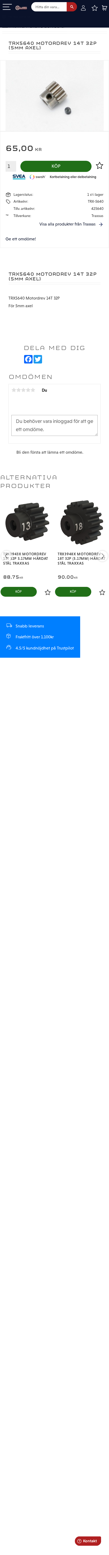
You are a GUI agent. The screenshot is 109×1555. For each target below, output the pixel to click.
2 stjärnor (18, 390)
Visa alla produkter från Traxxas (67, 224)
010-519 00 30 (22, 17)
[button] (7, 7)
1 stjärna (13, 390)
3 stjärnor (23, 390)
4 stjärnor (28, 390)
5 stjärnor (32, 390)
